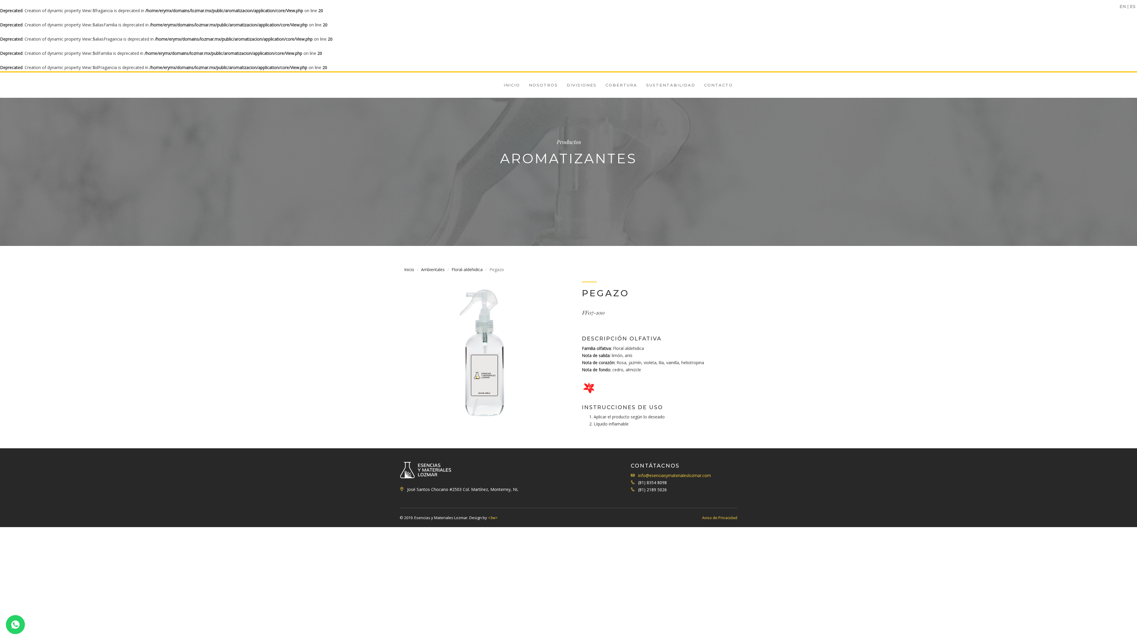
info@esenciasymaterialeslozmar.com (674, 475)
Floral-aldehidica (467, 269)
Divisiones (582, 85)
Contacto (718, 85)
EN (1123, 6)
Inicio (512, 85)
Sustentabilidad (670, 85)
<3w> (493, 517)
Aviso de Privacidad (719, 517)
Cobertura (621, 85)
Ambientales (433, 269)
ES (1133, 6)
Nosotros (543, 85)
